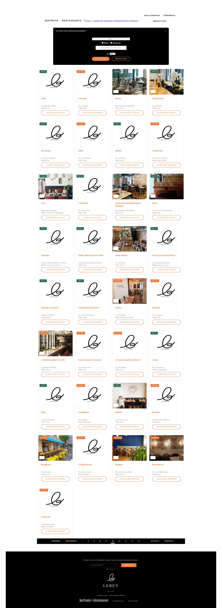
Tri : (108, 54)
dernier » (169, 541)
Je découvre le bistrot (92, 113)
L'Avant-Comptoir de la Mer (53, 360)
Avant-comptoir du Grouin (89, 360)
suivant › (155, 541)
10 (100, 541)
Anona (118, 98)
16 (139, 541)
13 (119, 541)
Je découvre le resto (55, 113)
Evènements (169, 15)
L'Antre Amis (157, 98)
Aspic (154, 203)
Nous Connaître (152, 15)
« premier (55, 541)
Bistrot (106, 43)
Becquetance (158, 465)
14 (126, 541)
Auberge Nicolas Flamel (88, 308)
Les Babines (83, 412)
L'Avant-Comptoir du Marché (127, 360)
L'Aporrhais (157, 151)
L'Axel (155, 360)
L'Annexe (82, 98)
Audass (118, 308)
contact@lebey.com (118, 601)
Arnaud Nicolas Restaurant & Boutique (128, 204)
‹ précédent (71, 541)
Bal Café (156, 412)
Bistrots (51, 20)
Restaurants (72, 20)
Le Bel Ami (46, 517)
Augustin (156, 308)
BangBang (46, 465)
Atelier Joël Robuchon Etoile (90, 255)
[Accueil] (111, 21)
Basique (118, 465)
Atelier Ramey (121, 255)
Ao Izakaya (46, 151)
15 (132, 541)
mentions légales (133, 601)
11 (106, 541)
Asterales (45, 255)
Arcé (43, 203)
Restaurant (117, 43)
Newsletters (159, 21)
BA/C (43, 412)
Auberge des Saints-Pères (163, 255)
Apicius (118, 151)
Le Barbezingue (85, 465)
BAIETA (118, 412)
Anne (43, 98)
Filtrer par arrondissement (71, 31)
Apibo (80, 151)
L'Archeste (83, 203)
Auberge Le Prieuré (49, 308)
